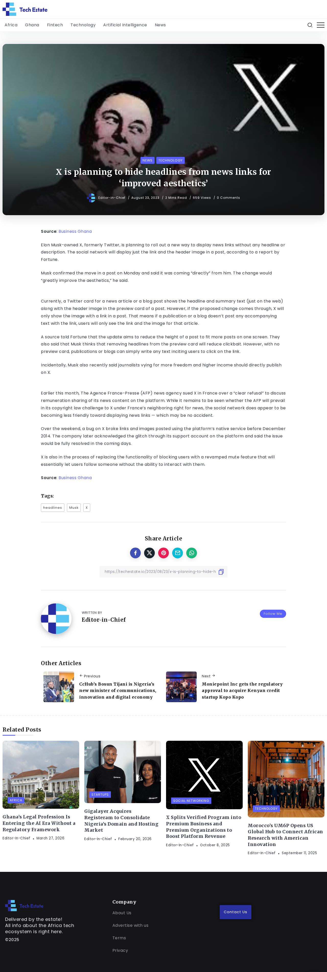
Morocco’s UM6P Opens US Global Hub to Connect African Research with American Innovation (285, 835)
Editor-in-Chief (112, 197)
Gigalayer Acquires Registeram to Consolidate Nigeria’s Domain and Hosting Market (121, 820)
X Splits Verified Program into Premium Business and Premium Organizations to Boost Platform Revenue (203, 827)
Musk (73, 507)
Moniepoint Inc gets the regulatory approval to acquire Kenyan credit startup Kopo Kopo (242, 690)
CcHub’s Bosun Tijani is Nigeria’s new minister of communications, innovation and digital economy (117, 690)
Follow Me (273, 613)
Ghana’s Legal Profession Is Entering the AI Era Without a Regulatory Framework (39, 823)
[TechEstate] (24, 905)
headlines (52, 507)
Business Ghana (75, 231)
